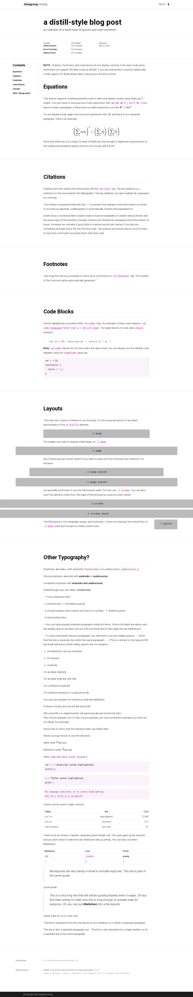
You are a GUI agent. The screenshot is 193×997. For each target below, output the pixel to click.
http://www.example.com (89, 717)
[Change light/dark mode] (168, 3)
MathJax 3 (137, 98)
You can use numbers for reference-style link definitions (74, 699)
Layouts (16, 89)
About (162, 4)
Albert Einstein (49, 46)
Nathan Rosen (49, 53)
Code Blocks (19, 84)
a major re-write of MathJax (85, 141)
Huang (35, 4)
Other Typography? (22, 93)
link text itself (83, 706)
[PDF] (97, 970)
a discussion (91, 73)
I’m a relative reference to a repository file (66, 692)
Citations (17, 76)
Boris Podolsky (50, 49)
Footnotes (17, 80)
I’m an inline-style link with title (59, 678)
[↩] (76, 960)
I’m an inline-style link (54, 671)
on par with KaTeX (104, 145)
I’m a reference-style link (56, 685)
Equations (17, 71)
